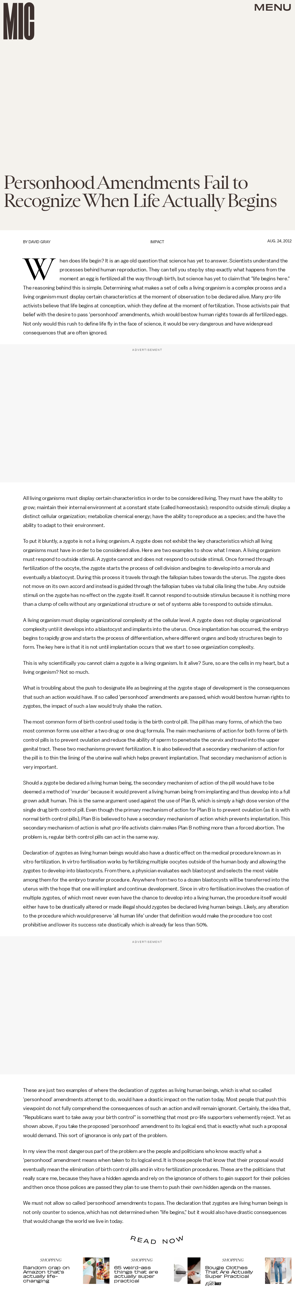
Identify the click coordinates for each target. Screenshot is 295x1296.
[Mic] (18, 21)
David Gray (39, 242)
